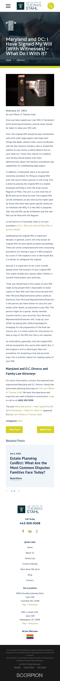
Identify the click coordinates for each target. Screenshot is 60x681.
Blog (30, 574)
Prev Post (14, 429)
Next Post (45, 429)
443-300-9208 (30, 523)
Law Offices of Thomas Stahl (28, 414)
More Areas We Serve (30, 569)
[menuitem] (17, 667)
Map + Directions (30, 604)
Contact (30, 580)
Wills (20, 420)
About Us (30, 552)
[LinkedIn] (30, 531)
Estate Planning (29, 563)
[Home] (29, 6)
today (51, 396)
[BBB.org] (36, 531)
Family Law (30, 558)
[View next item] (18, 490)
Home (30, 547)
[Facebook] (23, 531)
